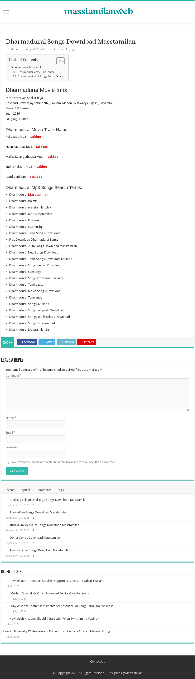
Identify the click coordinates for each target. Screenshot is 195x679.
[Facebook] (91, 667)
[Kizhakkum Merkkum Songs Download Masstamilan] (5, 525)
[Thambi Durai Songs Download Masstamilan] (5, 550)
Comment (13, 375)
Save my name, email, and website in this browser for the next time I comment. (63, 462)
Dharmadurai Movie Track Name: (36, 72)
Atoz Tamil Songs (64, 49)
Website (11, 447)
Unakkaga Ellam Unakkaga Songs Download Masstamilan (48, 500)
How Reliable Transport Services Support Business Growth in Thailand (57, 581)
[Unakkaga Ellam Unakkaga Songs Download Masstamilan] (5, 500)
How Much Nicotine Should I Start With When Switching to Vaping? (54, 618)
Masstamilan (133, 673)
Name (11, 418)
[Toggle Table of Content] (58, 61)
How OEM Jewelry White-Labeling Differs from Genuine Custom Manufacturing (56, 631)
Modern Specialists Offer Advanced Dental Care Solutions (49, 593)
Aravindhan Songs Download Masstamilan (38, 512)
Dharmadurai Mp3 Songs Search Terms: (40, 76)
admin (14, 49)
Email (10, 432)
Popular (25, 490)
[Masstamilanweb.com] (97, 11)
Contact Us (97, 661)
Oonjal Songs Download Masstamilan (35, 537)
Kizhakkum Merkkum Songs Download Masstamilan (44, 525)
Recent (9, 490)
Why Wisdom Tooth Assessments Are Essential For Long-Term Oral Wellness (61, 606)
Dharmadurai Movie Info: (27, 67)
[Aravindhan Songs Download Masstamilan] (5, 512)
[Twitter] (95, 667)
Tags (60, 490)
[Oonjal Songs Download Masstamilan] (5, 537)
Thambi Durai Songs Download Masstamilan (40, 550)
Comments (43, 490)
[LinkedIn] (104, 667)
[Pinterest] (100, 667)
